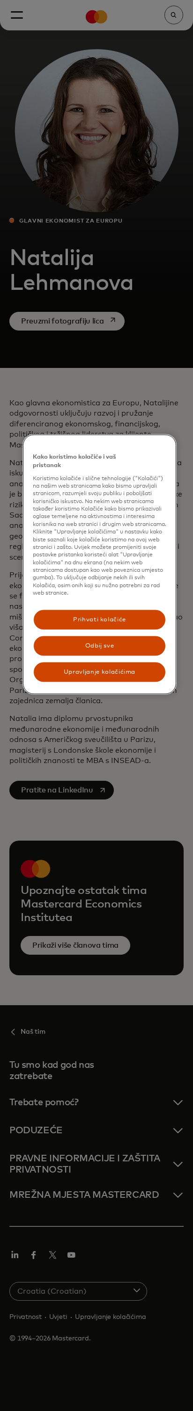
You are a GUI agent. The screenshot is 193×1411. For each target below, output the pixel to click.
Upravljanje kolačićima (99, 672)
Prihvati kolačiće (99, 619)
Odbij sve (99, 645)
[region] (99, 564)
